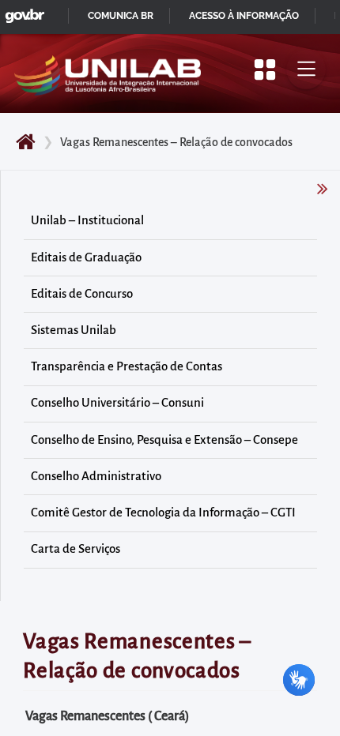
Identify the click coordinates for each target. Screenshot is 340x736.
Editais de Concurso (82, 293)
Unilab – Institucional (87, 220)
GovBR (21, 11)
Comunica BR (120, 15)
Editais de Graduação (86, 257)
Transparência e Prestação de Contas (126, 366)
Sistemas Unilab (73, 330)
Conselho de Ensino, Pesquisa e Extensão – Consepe (164, 440)
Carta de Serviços (75, 549)
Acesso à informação (244, 15)
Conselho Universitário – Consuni (117, 402)
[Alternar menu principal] (306, 69)
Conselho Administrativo (96, 476)
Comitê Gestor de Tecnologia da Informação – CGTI (163, 512)
